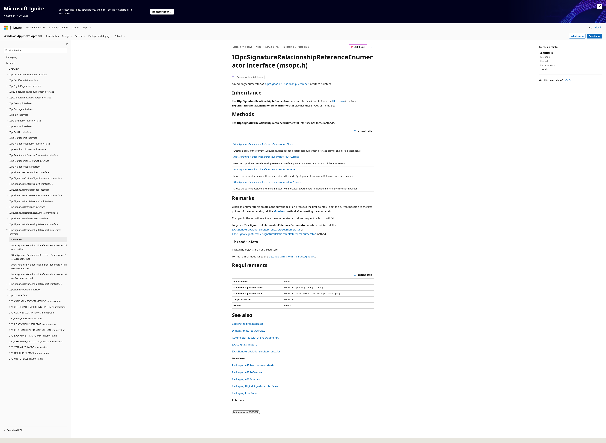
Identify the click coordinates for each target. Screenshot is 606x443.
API (277, 46)
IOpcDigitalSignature (244, 344)
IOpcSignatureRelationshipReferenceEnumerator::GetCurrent (266, 156)
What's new (577, 36)
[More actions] (371, 47)
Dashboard (594, 36)
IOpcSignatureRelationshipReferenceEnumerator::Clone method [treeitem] (39, 247)
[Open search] (590, 27)
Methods (545, 56)
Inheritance (546, 52)
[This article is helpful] (566, 80)
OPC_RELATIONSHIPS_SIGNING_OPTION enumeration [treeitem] (37, 329)
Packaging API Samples (246, 379)
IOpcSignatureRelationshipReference (286, 84)
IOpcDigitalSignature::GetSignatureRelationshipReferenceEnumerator (274, 234)
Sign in (598, 27)
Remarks (545, 61)
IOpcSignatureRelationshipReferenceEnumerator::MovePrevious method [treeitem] (39, 276)
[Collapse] (67, 44)
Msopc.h (302, 46)
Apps (258, 46)
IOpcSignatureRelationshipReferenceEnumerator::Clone (263, 144)
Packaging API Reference (247, 372)
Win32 (268, 46)
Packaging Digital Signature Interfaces (255, 386)
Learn (236, 46)
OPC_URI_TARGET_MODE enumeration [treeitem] (29, 352)
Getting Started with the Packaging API (292, 256)
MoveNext (280, 211)
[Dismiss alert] (599, 6)
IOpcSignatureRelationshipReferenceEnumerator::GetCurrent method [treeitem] (38, 257)
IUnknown (338, 101)
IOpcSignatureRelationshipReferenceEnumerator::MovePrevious (267, 181)
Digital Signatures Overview (248, 330)
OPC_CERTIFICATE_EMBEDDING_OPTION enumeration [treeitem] (37, 306)
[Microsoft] (6, 28)
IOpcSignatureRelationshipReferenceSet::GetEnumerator (266, 229)
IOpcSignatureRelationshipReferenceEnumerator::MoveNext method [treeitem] (39, 266)
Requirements (547, 65)
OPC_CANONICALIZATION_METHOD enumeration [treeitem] (35, 301)
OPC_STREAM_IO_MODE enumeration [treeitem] (28, 347)
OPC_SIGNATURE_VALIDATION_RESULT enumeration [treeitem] (36, 341)
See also (544, 69)
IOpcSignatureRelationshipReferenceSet (256, 351)
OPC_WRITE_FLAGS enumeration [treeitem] (26, 358)
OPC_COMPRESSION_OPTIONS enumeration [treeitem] (32, 312)
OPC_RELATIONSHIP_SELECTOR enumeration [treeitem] (32, 324)
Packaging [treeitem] (11, 57)
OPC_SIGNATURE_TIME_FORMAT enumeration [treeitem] (33, 335)
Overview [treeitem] (14, 68)
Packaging (288, 46)
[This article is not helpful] (570, 80)
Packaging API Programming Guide (253, 365)
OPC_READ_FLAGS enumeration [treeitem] (25, 318)
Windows (247, 46)
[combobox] (35, 50)
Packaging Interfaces (244, 393)
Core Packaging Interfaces (248, 323)
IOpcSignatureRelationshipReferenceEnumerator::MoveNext (265, 169)
